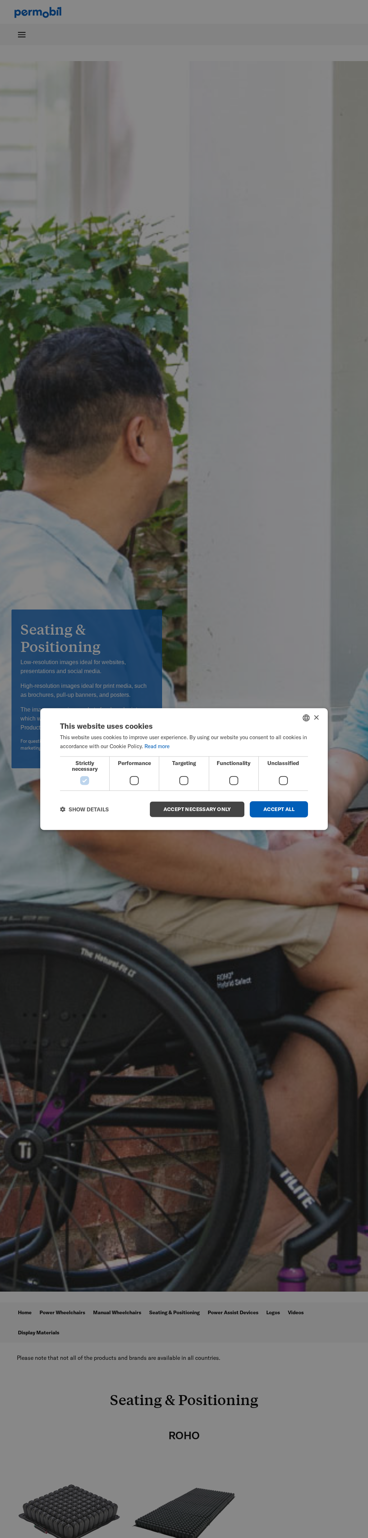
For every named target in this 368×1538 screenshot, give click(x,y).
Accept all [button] (278, 809)
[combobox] (306, 718)
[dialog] (184, 769)
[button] (84, 809)
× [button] (316, 717)
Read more (157, 746)
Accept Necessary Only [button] (197, 809)
